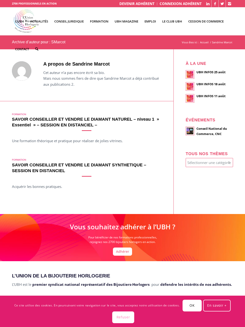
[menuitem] (137, 3)
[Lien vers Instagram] (229, 3)
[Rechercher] (36, 49)
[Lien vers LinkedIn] (207, 3)
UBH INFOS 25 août (211, 72)
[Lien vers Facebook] (215, 3)
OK (192, 305)
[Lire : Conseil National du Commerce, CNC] (190, 131)
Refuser (123, 317)
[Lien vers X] (222, 3)
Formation (19, 114)
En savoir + (217, 305)
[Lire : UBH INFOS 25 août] (190, 74)
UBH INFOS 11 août (211, 96)
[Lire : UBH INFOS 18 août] (190, 86)
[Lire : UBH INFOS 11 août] (190, 98)
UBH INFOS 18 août (211, 84)
